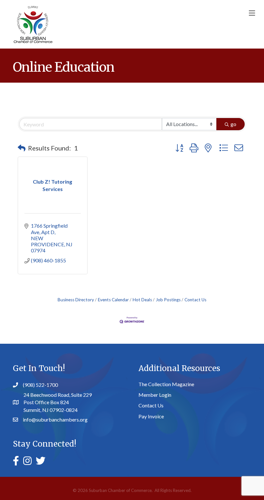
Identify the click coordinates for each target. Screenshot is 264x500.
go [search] (233, 124)
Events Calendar (113, 299)
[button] (21, 148)
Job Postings (168, 299)
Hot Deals (142, 299)
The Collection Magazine (166, 384)
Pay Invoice (151, 416)
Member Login (154, 395)
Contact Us (195, 299)
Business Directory (76, 299)
